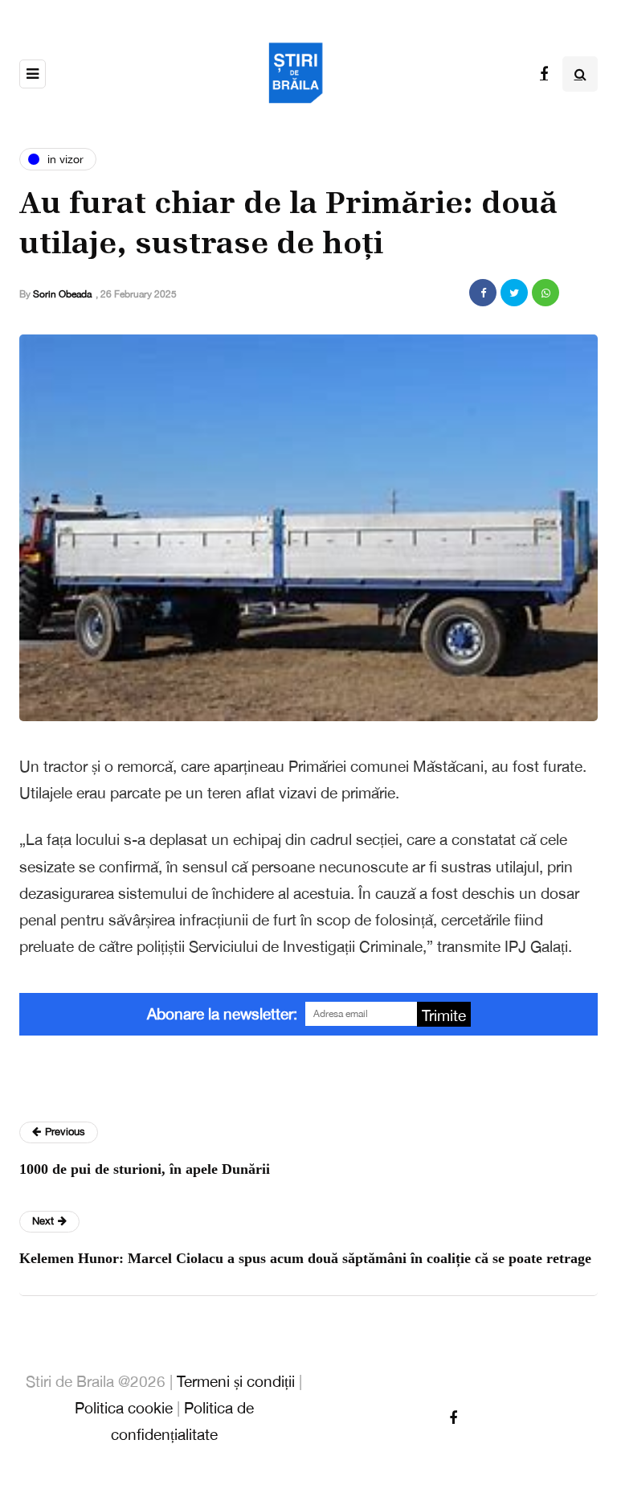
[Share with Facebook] (482, 292)
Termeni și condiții (236, 1381)
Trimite (444, 1015)
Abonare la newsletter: (222, 1014)
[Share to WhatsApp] (545, 292)
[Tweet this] (514, 292)
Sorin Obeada (62, 294)
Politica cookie (124, 1408)
